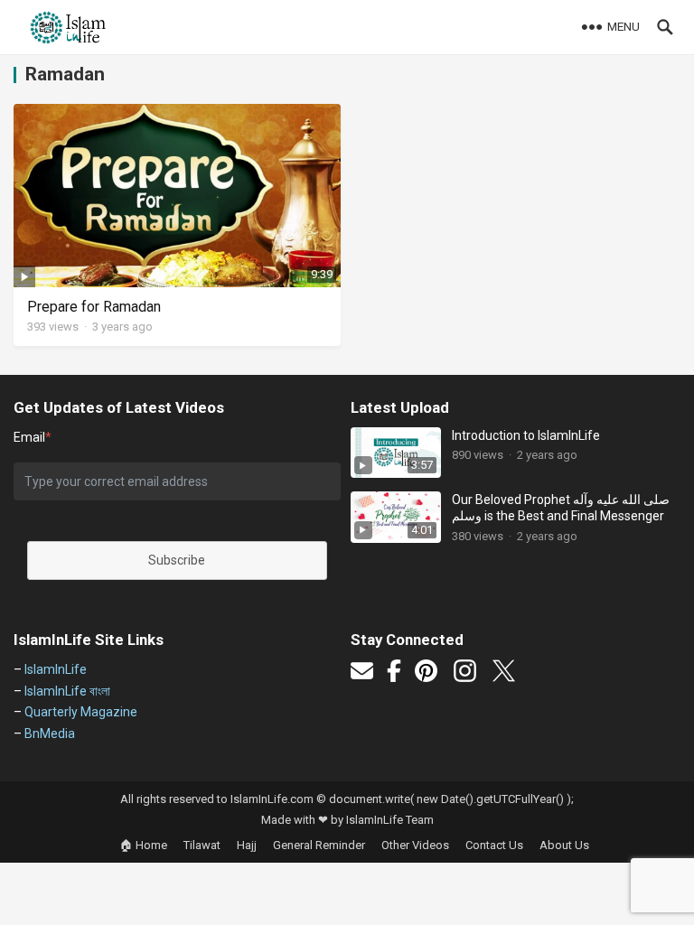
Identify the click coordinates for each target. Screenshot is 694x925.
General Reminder (319, 845)
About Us (564, 845)
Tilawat (201, 845)
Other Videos (415, 845)
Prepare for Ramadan (94, 306)
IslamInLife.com (272, 799)
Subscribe (176, 560)
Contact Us (494, 845)
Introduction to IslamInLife (526, 435)
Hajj (247, 845)
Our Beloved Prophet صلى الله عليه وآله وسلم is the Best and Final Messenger (561, 507)
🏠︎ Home (143, 845)
